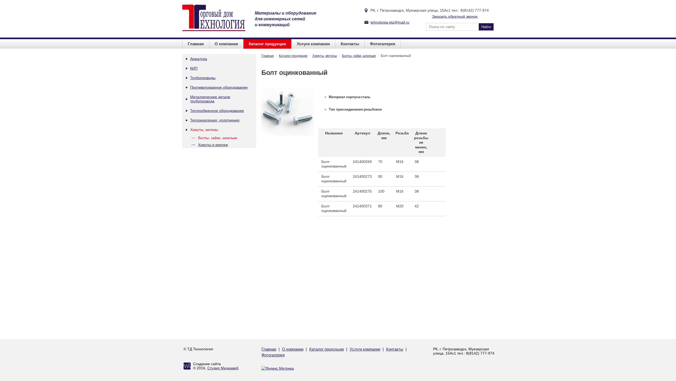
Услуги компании (313, 44)
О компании (226, 44)
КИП (194, 68)
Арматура (198, 59)
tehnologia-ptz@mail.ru (389, 22)
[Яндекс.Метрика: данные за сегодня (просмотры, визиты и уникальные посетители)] (277, 368)
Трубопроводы (202, 78)
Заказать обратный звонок (454, 16)
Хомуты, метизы (204, 130)
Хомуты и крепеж (213, 145)
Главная (196, 44)
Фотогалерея (382, 44)
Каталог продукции (267, 44)
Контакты (350, 44)
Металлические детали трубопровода (210, 99)
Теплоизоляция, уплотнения (215, 120)
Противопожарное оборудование (219, 87)
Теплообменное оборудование (217, 110)
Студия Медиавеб (222, 368)
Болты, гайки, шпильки (217, 138)
